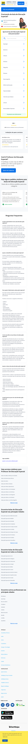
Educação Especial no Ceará (7, 569)
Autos (2, 640)
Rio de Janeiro (4, 601)
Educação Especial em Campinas (8, 524)
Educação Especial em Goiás (7, 577)
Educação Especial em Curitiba (7, 529)
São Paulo (3, 599)
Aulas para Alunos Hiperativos (7, 486)
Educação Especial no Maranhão (8, 580)
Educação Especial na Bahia (7, 566)
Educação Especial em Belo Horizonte (9, 515)
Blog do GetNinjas (5, 686)
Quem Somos (4, 671)
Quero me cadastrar (8, 170)
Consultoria (3, 643)
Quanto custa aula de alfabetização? (10, 461)
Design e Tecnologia (5, 647)
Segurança (3, 689)
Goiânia (2, 609)
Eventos (3, 650)
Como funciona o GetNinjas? (10, 26)
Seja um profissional (8, 9)
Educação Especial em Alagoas (7, 558)
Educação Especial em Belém (7, 518)
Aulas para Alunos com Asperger (8, 489)
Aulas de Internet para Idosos (7, 478)
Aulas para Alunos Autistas (6, 483)
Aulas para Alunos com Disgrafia (8, 494)
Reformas (3, 657)
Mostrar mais (14, 503)
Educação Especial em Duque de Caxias (9, 532)
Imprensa (13, 730)
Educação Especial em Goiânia (7, 537)
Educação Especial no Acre (7, 556)
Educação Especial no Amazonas (8, 561)
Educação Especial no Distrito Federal (9, 572)
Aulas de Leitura (4, 481)
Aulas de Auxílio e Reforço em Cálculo (9, 475)
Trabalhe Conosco (5, 682)
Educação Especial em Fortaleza (8, 534)
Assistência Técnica (5, 632)
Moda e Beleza (4, 654)
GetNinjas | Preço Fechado (6, 675)
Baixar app (21, 3)
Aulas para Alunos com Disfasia (7, 492)
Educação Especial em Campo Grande (9, 526)
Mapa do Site (4, 693)
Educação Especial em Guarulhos (8, 540)
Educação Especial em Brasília (7, 521)
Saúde (2, 661)
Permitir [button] (5, 740)
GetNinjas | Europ (4, 679)
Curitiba (2, 618)
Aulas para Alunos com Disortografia (9, 500)
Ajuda (2, 697)
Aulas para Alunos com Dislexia (7, 497)
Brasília (2, 615)
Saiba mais (5, 736)
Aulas (2, 636)
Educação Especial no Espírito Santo (9, 575)
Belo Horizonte (4, 612)
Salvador (3, 607)
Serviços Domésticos (5, 665)
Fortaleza (3, 604)
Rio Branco (3, 596)
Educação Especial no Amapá (7, 564)
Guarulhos (3, 620)
